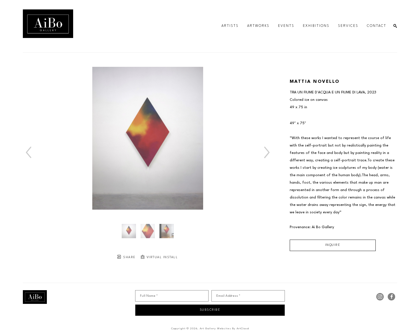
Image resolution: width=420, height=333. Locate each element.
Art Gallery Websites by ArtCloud (224, 328)
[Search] (395, 26)
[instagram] (380, 296)
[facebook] (391, 296)
